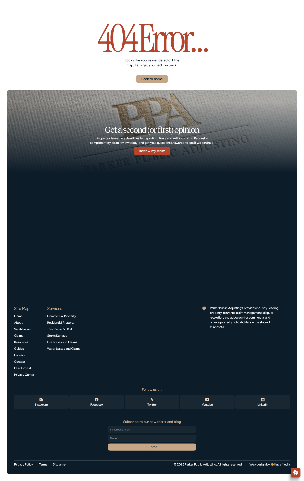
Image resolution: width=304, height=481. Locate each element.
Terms (43, 464)
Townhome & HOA (59, 329)
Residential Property (61, 323)
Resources (21, 342)
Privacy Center (24, 375)
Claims (18, 336)
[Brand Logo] (17, 7)
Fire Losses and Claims (62, 342)
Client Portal (22, 368)
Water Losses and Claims (63, 349)
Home (18, 316)
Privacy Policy (23, 464)
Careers (19, 355)
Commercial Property (61, 316)
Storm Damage (57, 336)
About (18, 323)
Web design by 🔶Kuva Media (269, 464)
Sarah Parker (22, 329)
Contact (19, 362)
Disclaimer (59, 464)
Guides (19, 349)
